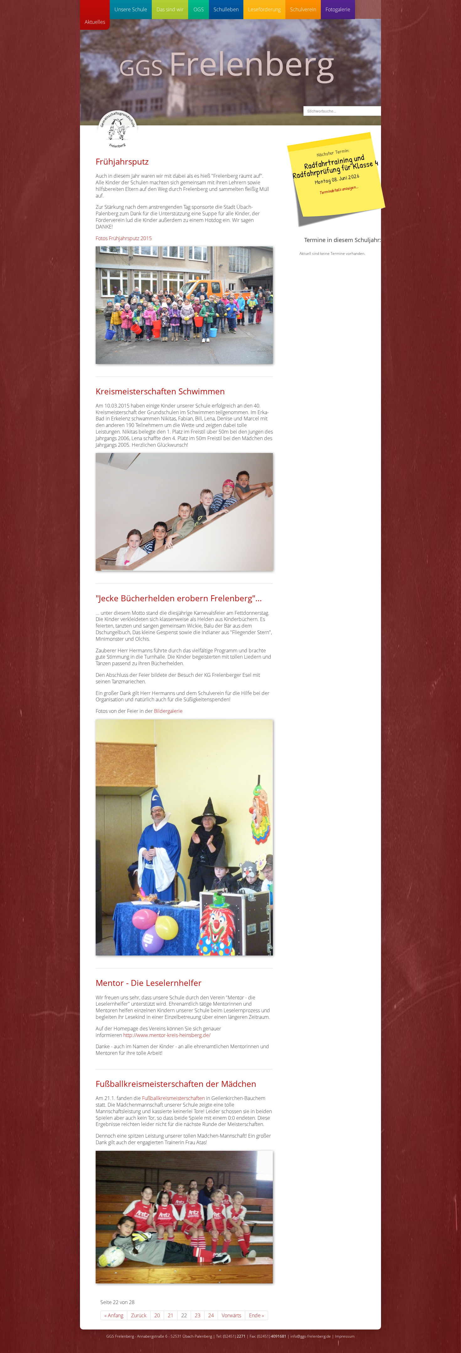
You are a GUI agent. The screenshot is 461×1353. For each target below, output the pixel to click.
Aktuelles (95, 21)
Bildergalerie (168, 711)
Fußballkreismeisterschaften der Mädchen (176, 1083)
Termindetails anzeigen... (338, 189)
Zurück (138, 1315)
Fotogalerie (338, 9)
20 (157, 1315)
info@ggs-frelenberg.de (310, 1336)
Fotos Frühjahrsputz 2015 (124, 238)
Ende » (256, 1315)
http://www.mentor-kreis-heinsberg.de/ (166, 1035)
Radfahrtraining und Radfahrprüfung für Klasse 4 (335, 165)
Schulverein (303, 9)
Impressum (345, 1336)
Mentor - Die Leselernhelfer (149, 982)
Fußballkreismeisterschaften (173, 1098)
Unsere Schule (130, 9)
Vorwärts (231, 1315)
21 (170, 1315)
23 (197, 1315)
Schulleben (226, 9)
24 (211, 1315)
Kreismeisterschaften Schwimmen (160, 391)
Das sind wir (169, 9)
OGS (198, 9)
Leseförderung (264, 9)
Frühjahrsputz (122, 161)
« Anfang (113, 1315)
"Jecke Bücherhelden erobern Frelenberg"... (179, 598)
